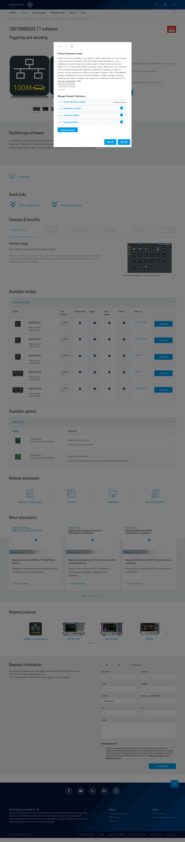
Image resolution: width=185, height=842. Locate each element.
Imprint (61, 89)
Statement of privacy (67, 86)
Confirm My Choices (68, 130)
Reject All (124, 142)
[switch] (123, 108)
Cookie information (66, 84)
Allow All (110, 142)
